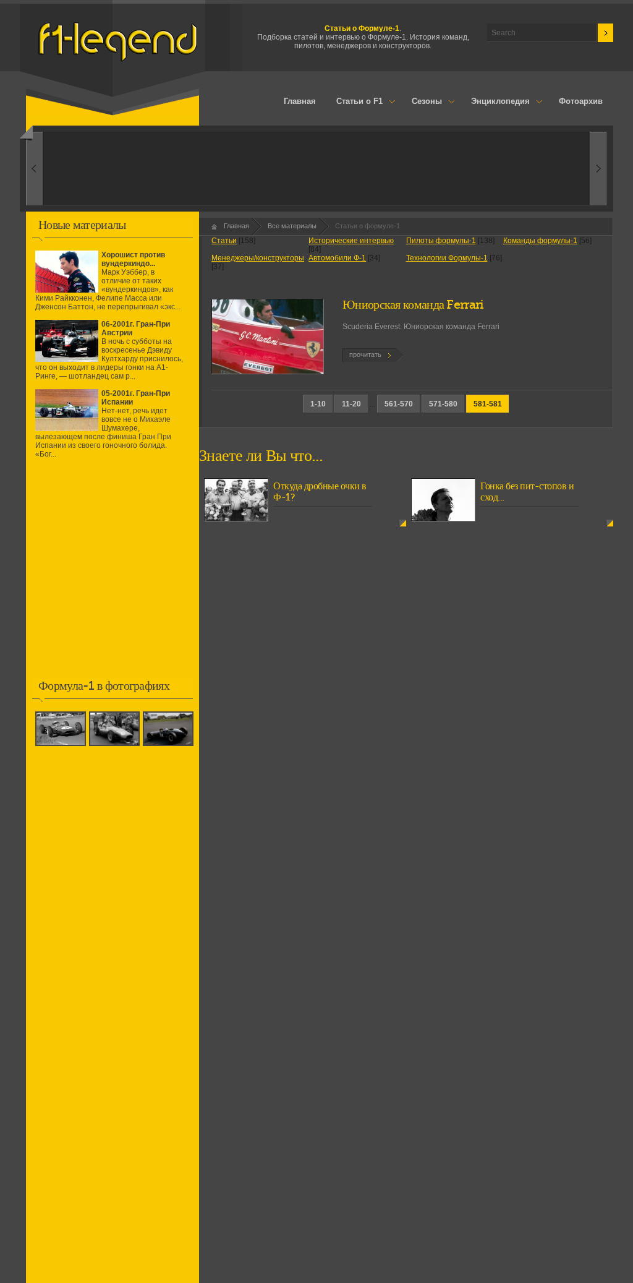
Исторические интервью (351, 240)
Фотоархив (581, 101)
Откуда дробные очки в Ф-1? (320, 492)
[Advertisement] (112, 577)
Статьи (224, 240)
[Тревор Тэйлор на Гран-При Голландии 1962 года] (62, 746)
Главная (300, 101)
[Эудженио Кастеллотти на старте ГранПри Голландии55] (116, 746)
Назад (598, 168)
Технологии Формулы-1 (447, 258)
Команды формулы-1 (540, 240)
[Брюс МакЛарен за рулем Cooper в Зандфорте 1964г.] (170, 746)
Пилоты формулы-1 (441, 240)
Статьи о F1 (354, 102)
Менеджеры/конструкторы (257, 258)
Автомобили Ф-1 (337, 258)
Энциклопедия (495, 102)
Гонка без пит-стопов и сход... (527, 492)
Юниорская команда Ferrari (413, 305)
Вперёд (34, 168)
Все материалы (292, 226)
